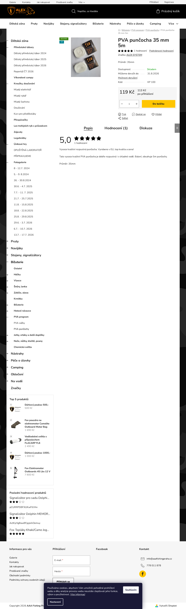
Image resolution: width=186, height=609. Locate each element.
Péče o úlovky (20, 360)
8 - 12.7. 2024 (22, 168)
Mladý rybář (20, 95)
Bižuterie (17, 262)
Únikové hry (20, 144)
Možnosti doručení (127, 77)
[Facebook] (142, 574)
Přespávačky (21, 119)
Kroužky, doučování (24, 83)
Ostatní (18, 268)
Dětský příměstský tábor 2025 (30, 59)
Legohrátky (20, 138)
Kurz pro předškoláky (25, 113)
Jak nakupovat (43, 2)
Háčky (17, 274)
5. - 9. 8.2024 (21, 174)
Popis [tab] (88, 128)
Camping (17, 367)
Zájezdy (18, 132)
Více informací (77, 594)
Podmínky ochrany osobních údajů (27, 580)
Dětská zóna (19, 41)
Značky (16, 388)
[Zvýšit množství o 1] (136, 104)
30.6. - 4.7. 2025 (23, 186)
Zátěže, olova (21, 292)
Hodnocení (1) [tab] (116, 128)
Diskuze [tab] (146, 128)
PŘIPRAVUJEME (22, 156)
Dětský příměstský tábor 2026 (30, 65)
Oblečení (17, 374)
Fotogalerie (20, 162)
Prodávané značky (64, 2)
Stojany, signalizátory (26, 255)
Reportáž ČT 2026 (24, 71)
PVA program (21, 316)
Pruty (15, 241)
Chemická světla (23, 347)
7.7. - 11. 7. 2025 (23, 192)
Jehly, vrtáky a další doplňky (29, 335)
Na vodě (16, 381)
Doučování (19, 107)
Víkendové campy (23, 77)
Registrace (169, 2)
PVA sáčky (19, 323)
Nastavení (55, 602)
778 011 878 (154, 565)
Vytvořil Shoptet (168, 605)
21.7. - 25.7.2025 (23, 198)
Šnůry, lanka (20, 286)
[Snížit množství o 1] (122, 104)
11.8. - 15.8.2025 (23, 204)
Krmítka (18, 298)
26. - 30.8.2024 (22, 180)
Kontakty (26, 2)
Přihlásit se (63, 581)
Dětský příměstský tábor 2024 (30, 53)
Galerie (12, 2)
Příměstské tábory (24, 47)
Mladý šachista (21, 101)
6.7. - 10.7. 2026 (23, 228)
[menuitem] (17, 24)
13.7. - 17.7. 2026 (24, 234)
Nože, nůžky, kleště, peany (28, 341)
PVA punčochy (21, 329)
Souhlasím (131, 590)
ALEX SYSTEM (134, 55)
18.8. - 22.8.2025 (23, 210)
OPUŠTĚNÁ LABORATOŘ (28, 150)
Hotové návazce (22, 310)
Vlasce (17, 280)
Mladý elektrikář (22, 89)
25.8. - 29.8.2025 (23, 216)
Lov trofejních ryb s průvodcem (30, 125)
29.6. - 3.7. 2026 (23, 222)
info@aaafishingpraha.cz (159, 558)
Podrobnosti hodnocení (161, 50)
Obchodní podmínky (19, 575)
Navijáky (17, 248)
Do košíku (158, 103)
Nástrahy (17, 354)
